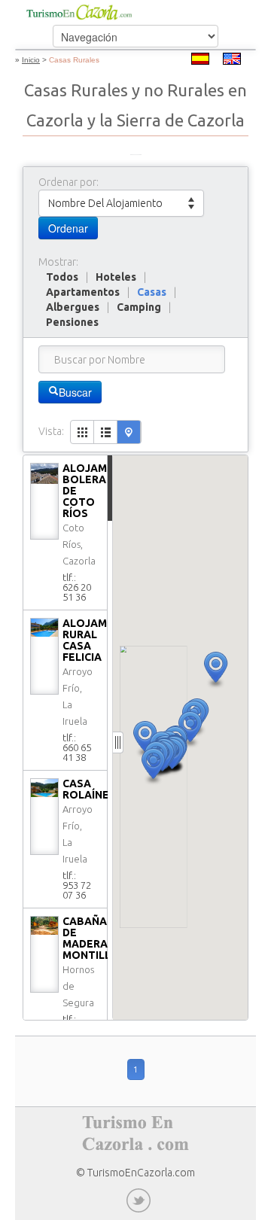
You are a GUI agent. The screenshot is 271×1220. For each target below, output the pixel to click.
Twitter (138, 1200)
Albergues (72, 307)
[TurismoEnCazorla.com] (79, 12)
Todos (62, 277)
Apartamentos (83, 292)
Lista (105, 432)
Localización (129, 432)
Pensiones (72, 322)
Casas (151, 292)
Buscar (75, 392)
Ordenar (68, 228)
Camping (139, 307)
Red (82, 432)
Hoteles (116, 277)
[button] (216, 670)
